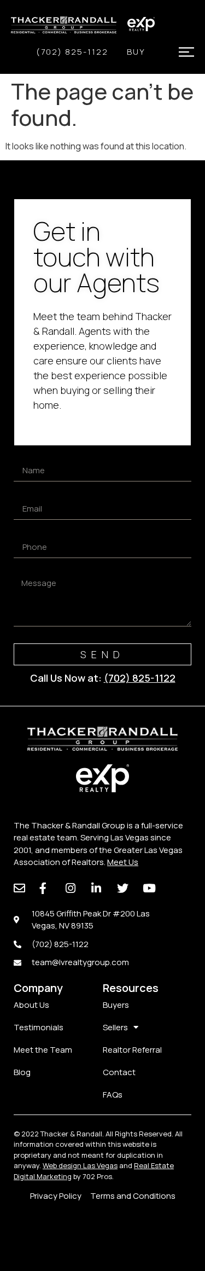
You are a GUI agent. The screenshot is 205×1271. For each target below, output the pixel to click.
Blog (22, 1072)
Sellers (115, 1027)
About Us (31, 1005)
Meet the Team (43, 1049)
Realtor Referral (132, 1049)
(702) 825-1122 (72, 51)
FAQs (112, 1094)
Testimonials (38, 1027)
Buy (136, 51)
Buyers (116, 1005)
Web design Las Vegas (80, 1165)
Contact (119, 1072)
